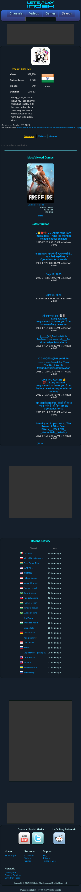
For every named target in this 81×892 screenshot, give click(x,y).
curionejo (28, 553)
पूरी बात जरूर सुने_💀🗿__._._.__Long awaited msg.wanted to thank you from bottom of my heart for (53, 320)
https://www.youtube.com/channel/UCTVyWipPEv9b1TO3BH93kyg (49, 127)
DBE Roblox (29, 657)
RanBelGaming (31, 598)
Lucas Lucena (30, 613)
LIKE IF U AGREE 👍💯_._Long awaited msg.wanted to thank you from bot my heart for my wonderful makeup (53, 385)
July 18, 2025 (53, 274)
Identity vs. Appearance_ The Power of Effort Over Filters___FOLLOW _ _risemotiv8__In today (53, 428)
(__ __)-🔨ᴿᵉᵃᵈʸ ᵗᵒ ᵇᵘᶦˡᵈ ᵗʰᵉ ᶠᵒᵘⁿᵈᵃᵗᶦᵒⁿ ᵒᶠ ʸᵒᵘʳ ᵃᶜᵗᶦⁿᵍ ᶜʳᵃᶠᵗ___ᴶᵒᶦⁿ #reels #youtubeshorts (53, 339)
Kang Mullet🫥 (31, 638)
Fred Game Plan (31, 563)
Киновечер (29, 672)
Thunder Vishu (31, 623)
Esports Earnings (13, 875)
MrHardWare (30, 632)
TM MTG (28, 573)
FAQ (45, 855)
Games (53, 136)
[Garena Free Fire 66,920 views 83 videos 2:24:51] (40, 164)
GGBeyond (10, 872)
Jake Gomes (30, 593)
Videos (42, 136)
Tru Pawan (29, 618)
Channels (29, 855)
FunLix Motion (30, 603)
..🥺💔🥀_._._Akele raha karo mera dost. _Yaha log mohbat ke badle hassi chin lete (53, 236)
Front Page (10, 855)
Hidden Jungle (31, 578)
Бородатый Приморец (35, 653)
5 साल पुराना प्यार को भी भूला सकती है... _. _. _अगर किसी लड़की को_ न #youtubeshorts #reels (54, 256)
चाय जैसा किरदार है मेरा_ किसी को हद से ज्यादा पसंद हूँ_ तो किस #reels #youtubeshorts (54, 405)
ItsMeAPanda (30, 667)
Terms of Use (49, 861)
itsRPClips (28, 568)
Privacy (46, 858)
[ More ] (40, 216)
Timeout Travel (31, 608)
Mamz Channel (31, 583)
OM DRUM (29, 642)
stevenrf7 (28, 662)
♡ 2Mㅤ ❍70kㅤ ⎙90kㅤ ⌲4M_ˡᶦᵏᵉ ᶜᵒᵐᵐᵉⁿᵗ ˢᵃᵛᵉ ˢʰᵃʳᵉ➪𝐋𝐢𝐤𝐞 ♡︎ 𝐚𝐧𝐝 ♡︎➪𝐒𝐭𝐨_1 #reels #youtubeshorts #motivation (53, 363)
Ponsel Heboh (30, 588)
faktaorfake (29, 628)
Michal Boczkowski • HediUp (37, 558)
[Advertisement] (40, 34)
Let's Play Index (12, 878)
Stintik (26, 647)
